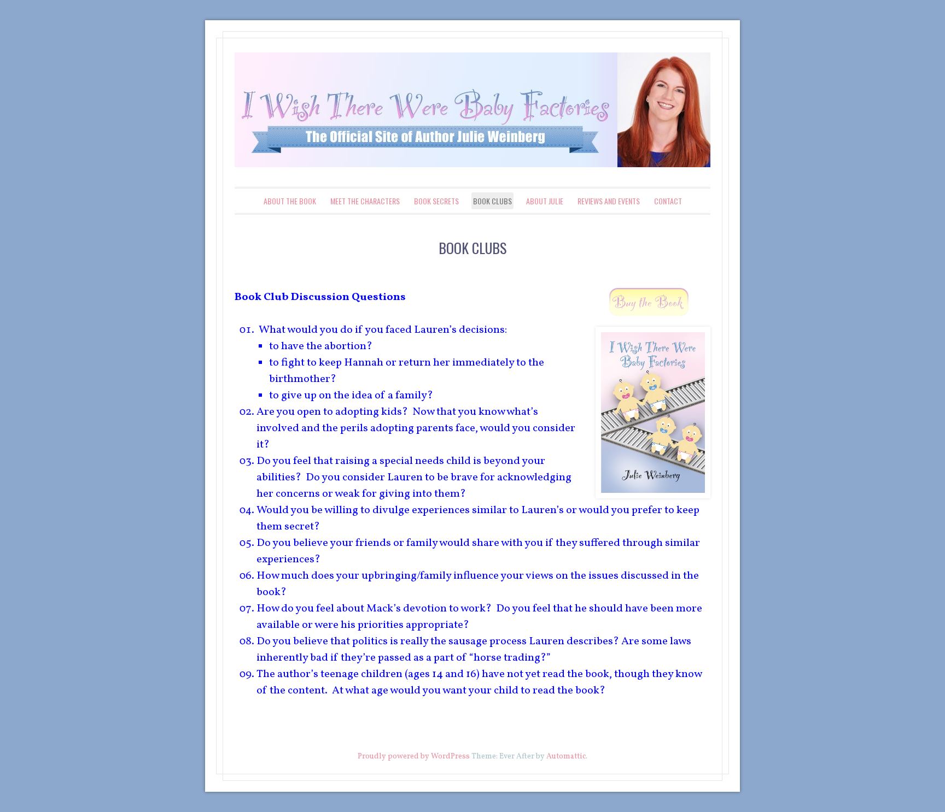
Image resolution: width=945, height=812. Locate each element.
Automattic (566, 756)
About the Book (290, 201)
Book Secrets (436, 201)
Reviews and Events (609, 201)
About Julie (544, 201)
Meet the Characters (365, 201)
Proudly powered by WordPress (414, 756)
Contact (668, 201)
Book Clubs (492, 201)
